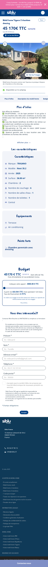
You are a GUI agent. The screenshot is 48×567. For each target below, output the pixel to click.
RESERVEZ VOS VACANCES (10, 553)
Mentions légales (8, 512)
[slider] (4, 288)
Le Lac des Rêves (12, 35)
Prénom (6, 335)
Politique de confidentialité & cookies (14, 521)
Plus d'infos (9, 99)
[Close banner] (45, 5)
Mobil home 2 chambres (10, 488)
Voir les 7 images (34, 75)
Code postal (8, 373)
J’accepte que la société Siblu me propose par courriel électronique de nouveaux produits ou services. (25, 385)
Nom (5, 345)
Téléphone (7, 364)
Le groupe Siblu (8, 526)
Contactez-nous (24, 563)
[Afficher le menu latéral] (3, 12)
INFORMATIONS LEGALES (10, 508)
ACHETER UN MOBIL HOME (10, 478)
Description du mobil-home (28, 99)
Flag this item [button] (43, 43)
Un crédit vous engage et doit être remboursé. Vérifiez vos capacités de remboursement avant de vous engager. (24, 298)
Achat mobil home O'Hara (11, 539)
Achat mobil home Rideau (11, 548)
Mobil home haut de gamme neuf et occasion (17, 500)
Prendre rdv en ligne (9, 502)
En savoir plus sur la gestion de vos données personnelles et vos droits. (23, 399)
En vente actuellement (10, 482)
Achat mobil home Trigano (11, 545)
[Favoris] (43, 13)
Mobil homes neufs (9, 485)
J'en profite (27, 7)
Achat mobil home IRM (10, 536)
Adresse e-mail (9, 354)
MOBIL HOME (6, 532)
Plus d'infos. (24, 303)
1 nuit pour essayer (9, 494)
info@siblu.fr (12, 452)
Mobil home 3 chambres (10, 491)
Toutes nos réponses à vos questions (14, 497)
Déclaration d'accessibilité (11, 515)
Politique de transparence (11, 524)
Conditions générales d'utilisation (13, 518)
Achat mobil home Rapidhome (12, 542)
